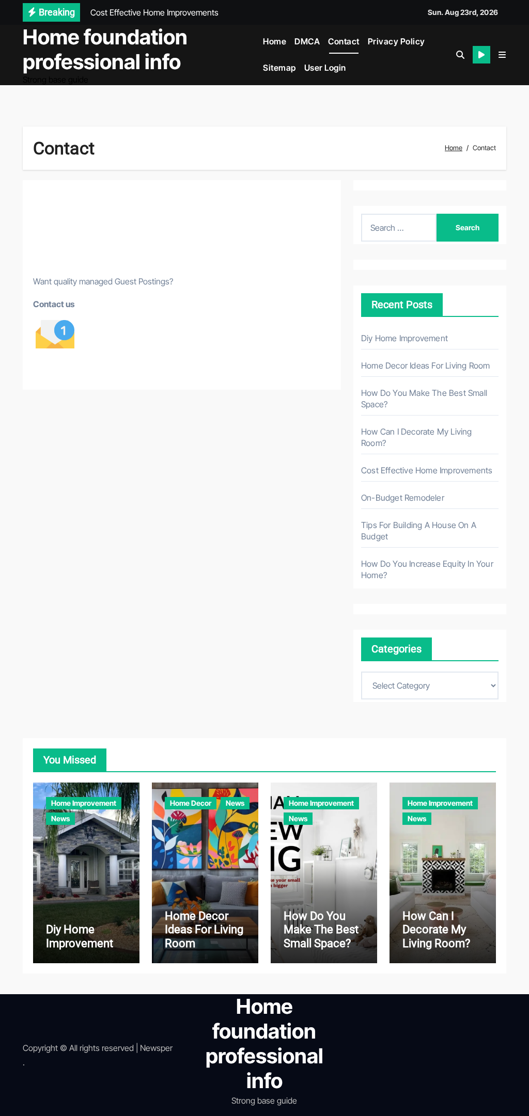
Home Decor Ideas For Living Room (425, 365)
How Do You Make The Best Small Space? (321, 930)
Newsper (156, 1048)
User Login (325, 67)
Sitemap (279, 67)
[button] (502, 54)
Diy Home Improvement (404, 338)
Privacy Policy (396, 41)
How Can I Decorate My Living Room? (436, 930)
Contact (344, 41)
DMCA (307, 41)
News (60, 818)
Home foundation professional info (105, 49)
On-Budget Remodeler (402, 497)
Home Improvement (83, 803)
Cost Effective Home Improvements (426, 470)
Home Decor (190, 803)
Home (274, 41)
